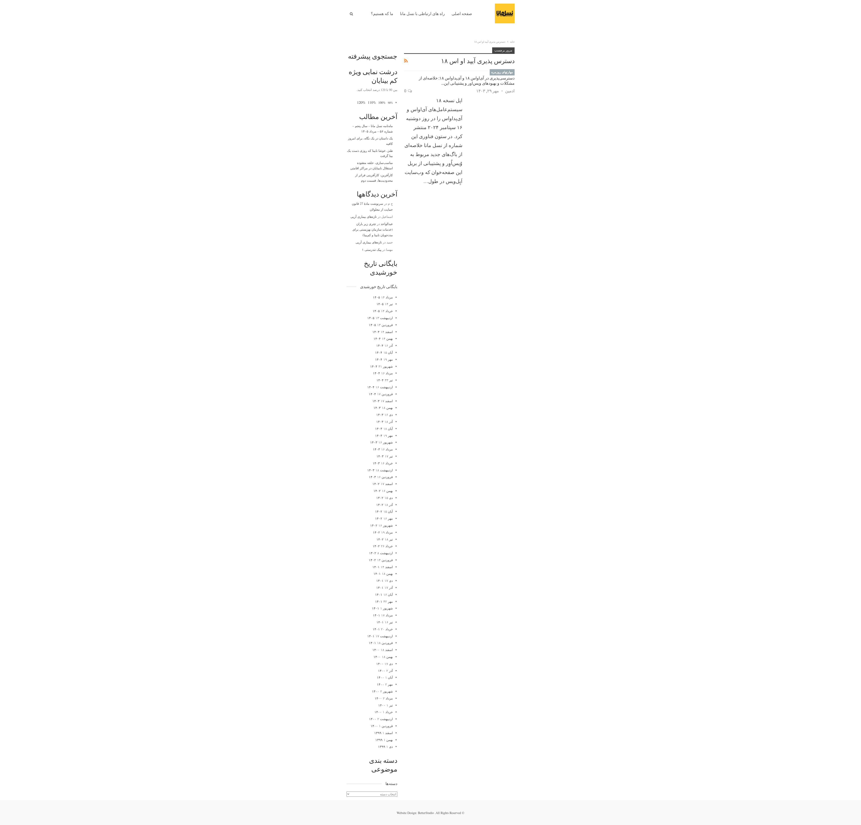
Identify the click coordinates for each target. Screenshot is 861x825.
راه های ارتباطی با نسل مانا (422, 13)
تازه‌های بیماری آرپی (363, 216)
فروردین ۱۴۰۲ (381, 560)
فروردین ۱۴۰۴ (381, 394)
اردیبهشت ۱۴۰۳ (380, 470)
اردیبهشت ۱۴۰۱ (380, 636)
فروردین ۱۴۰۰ (382, 726)
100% (382, 102)
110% (372, 102)
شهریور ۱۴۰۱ (382, 608)
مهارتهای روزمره (502, 72)
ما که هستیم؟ (382, 13)
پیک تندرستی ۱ (371, 249)
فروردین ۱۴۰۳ (381, 477)
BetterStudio (426, 813)
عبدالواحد (387, 224)
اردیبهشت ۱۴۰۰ (381, 719)
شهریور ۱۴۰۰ (382, 691)
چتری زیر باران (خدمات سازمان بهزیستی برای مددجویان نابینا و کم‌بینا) (372, 229)
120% (361, 102)
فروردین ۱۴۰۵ (381, 325)
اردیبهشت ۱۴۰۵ (380, 318)
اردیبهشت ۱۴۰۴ (380, 387)
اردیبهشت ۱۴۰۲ (381, 553)
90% (390, 103)
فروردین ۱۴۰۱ (381, 643)
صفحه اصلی (462, 13)
